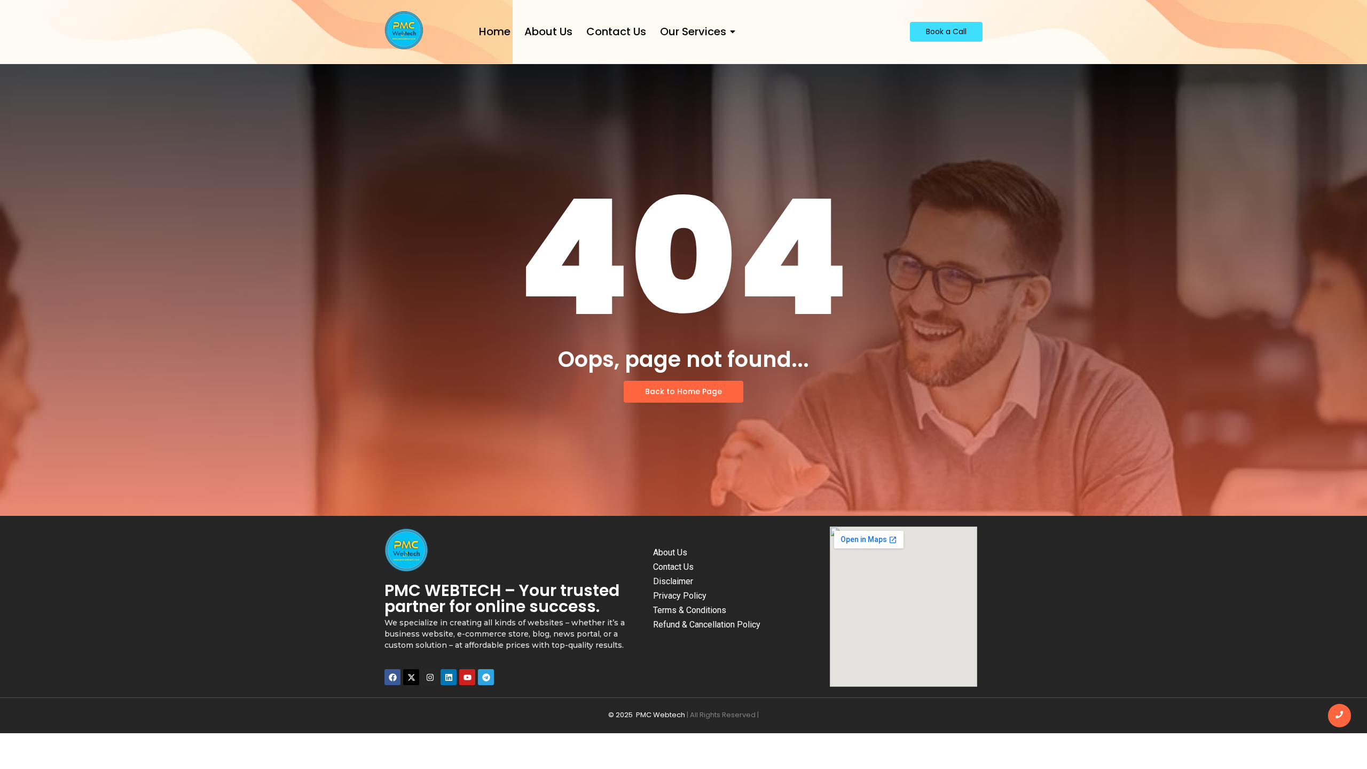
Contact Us (616, 32)
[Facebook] (392, 677)
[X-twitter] (411, 677)
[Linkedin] (449, 677)
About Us (548, 32)
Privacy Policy (679, 596)
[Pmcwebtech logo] (403, 30)
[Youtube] (467, 677)
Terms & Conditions (689, 610)
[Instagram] (430, 677)
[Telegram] (486, 677)
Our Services (693, 32)
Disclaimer (673, 581)
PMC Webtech (660, 715)
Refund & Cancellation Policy (706, 624)
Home (494, 32)
